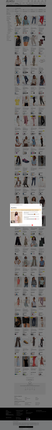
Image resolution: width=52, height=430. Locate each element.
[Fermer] (40, 204)
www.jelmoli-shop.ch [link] (28, 225)
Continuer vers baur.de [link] (31, 214)
